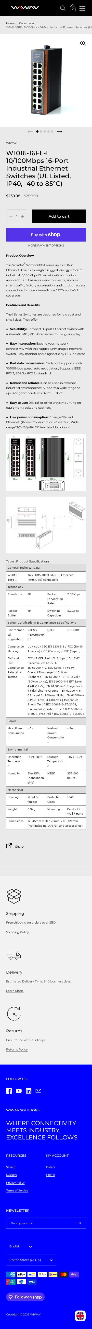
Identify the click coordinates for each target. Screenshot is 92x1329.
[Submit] (78, 1223)
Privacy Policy (15, 1182)
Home (10, 23)
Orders (50, 1167)
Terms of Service (17, 1190)
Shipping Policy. (18, 932)
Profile (50, 1174)
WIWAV (11, 142)
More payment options (46, 245)
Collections (26, 23)
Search (10, 1167)
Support (11, 1174)
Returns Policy (17, 1049)
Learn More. (15, 991)
